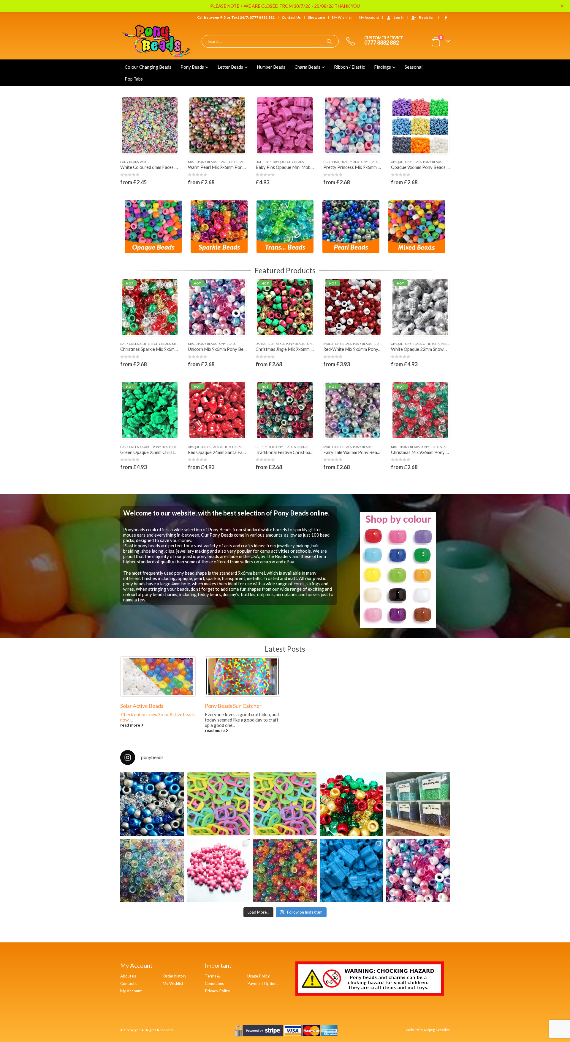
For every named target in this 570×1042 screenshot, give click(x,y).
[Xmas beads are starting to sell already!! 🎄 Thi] (351, 804)
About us (128, 976)
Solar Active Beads (262, 705)
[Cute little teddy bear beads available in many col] (218, 870)
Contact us (129, 983)
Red (376, 343)
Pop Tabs (134, 78)
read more (166, 730)
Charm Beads (307, 67)
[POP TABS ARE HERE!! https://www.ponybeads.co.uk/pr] (285, 804)
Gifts (259, 447)
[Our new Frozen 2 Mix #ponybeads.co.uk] (152, 804)
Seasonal (413, 67)
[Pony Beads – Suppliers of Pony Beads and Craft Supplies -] (157, 41)
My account (369, 17)
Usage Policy (258, 976)
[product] (150, 125)
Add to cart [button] (236, 105)
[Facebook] (446, 17)
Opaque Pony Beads (220, 162)
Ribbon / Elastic (349, 67)
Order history (174, 976)
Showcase (316, 17)
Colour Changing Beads (148, 67)
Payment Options (262, 983)
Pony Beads (192, 67)
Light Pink (196, 162)
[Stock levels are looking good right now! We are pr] (418, 804)
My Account (131, 990)
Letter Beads (230, 67)
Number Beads (271, 67)
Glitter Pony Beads (155, 343)
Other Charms (434, 343)
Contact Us (291, 17)
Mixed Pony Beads (134, 162)
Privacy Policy (217, 990)
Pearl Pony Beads (164, 162)
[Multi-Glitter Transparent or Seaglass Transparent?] (152, 870)
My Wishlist (342, 17)
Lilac (277, 162)
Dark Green (129, 343)
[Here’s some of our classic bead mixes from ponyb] (285, 870)
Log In (399, 17)
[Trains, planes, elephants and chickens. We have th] (351, 870)
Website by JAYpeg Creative (428, 1029)
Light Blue (422, 162)
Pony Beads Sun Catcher (184, 705)
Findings (382, 67)
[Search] (329, 41)
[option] (153, 226)
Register (426, 17)
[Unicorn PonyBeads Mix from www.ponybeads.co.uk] (418, 870)
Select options (169, 105)
